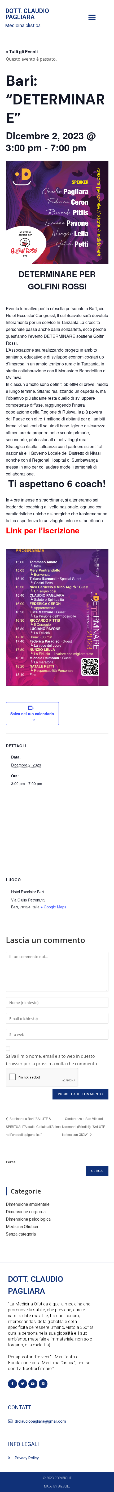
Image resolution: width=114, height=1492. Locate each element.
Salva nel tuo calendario (32, 713)
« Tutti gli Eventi (22, 51)
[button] (92, 17)
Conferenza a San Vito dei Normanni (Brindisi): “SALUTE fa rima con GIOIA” (83, 1126)
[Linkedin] (43, 1383)
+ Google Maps (53, 906)
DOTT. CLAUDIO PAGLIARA (27, 14)
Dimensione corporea (26, 1211)
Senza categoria (21, 1234)
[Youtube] (32, 1383)
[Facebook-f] (12, 1383)
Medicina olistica (23, 25)
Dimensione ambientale (28, 1204)
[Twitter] (22, 1383)
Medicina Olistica (22, 1226)
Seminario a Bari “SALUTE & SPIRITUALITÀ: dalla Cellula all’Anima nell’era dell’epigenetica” (33, 1126)
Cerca (11, 1162)
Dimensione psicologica (28, 1219)
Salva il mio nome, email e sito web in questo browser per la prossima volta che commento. (52, 1060)
